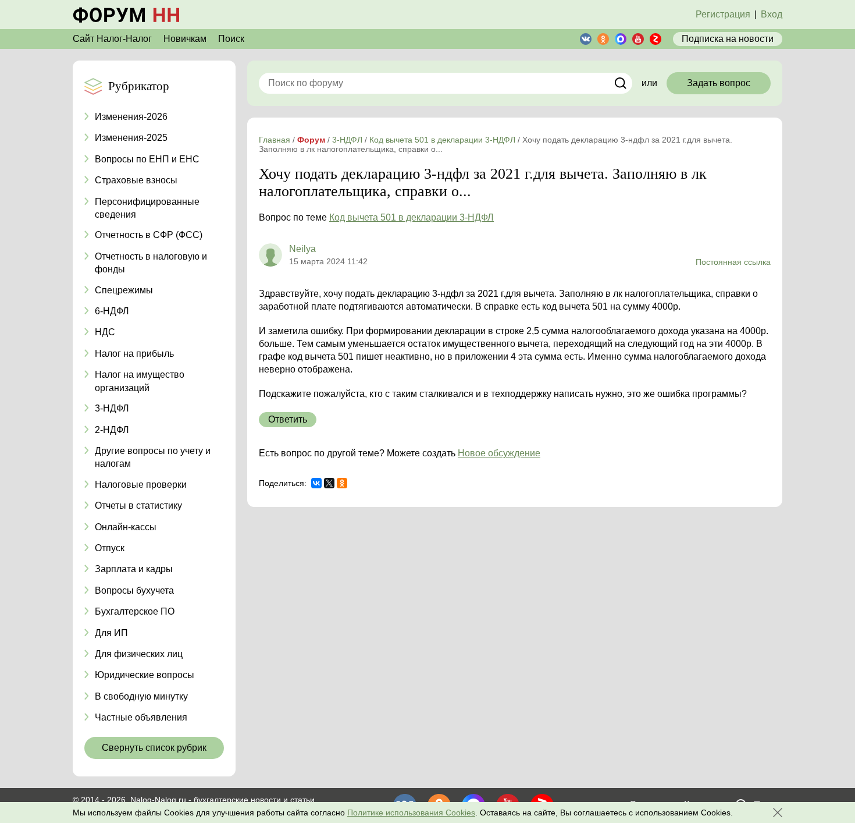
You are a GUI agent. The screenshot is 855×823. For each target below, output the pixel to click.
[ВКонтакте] (316, 483)
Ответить (287, 419)
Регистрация (723, 14)
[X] (329, 483)
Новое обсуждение (499, 453)
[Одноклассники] (342, 483)
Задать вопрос (718, 83)
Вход (771, 14)
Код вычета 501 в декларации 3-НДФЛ (411, 217)
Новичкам (184, 39)
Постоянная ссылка (733, 262)
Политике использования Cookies (411, 812)
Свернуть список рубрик (154, 748)
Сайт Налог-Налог (112, 39)
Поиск (231, 39)
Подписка (728, 39)
